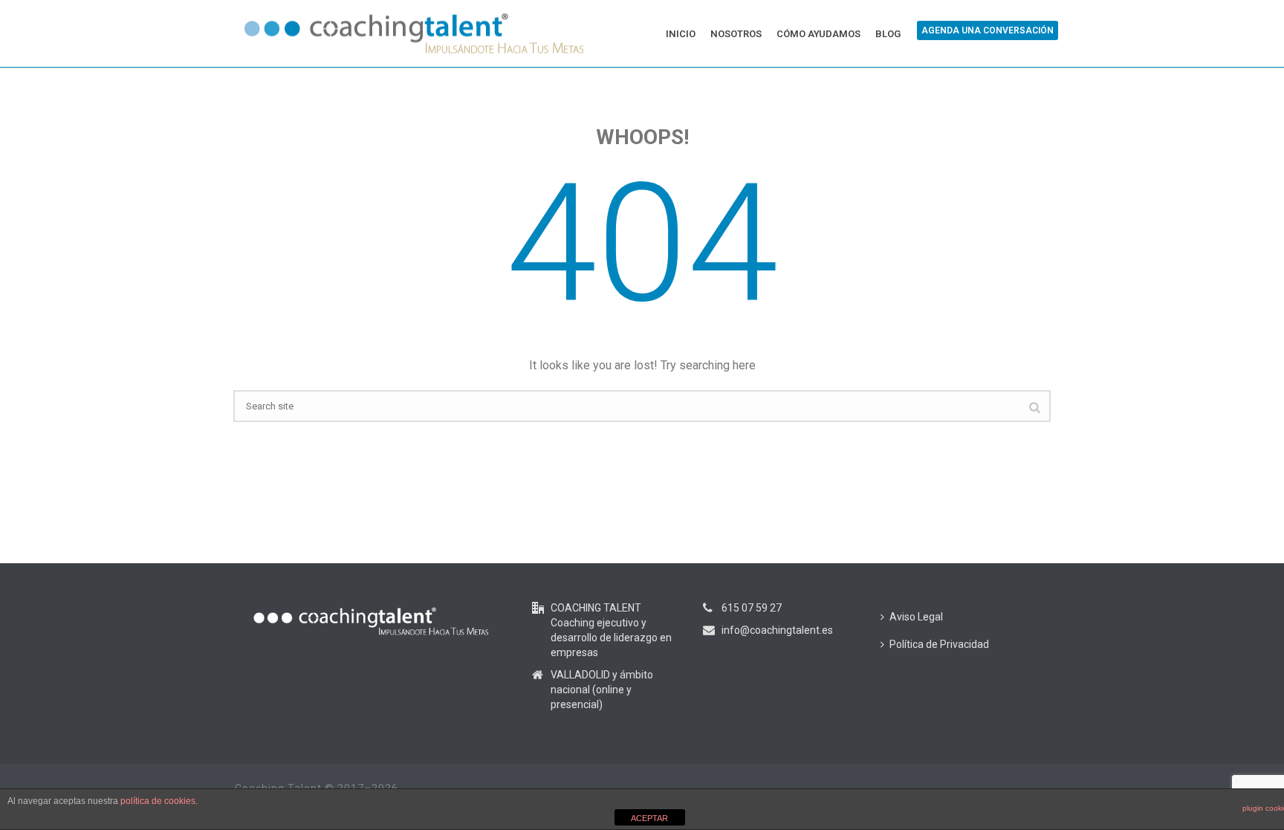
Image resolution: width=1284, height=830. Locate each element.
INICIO (681, 33)
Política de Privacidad (939, 644)
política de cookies (157, 801)
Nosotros (736, 33)
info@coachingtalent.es (777, 630)
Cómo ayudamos (818, 33)
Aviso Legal (916, 617)
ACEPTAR (649, 818)
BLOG (888, 33)
